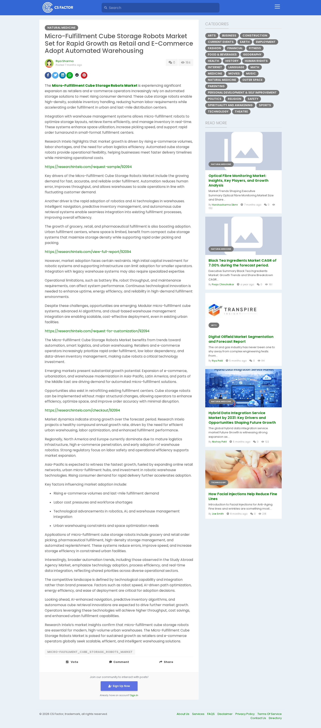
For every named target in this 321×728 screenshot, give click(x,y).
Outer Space (252, 80)
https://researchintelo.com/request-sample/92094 (88, 166)
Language (236, 67)
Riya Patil (217, 360)
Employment (266, 42)
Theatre (241, 111)
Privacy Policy (245, 714)
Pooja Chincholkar (223, 284)
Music (251, 73)
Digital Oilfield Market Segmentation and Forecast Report (241, 339)
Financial (235, 48)
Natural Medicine (61, 28)
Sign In (134, 695)
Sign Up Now (121, 686)
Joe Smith (218, 513)
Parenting (216, 86)
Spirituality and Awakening (230, 105)
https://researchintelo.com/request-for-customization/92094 (97, 331)
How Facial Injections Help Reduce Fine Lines (243, 496)
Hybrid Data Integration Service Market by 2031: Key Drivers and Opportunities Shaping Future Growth (242, 418)
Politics (214, 99)
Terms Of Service (269, 714)
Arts (212, 35)
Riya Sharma (65, 61)
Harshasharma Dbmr (225, 204)
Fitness (255, 48)
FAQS (211, 714)
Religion (234, 99)
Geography (252, 54)
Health (213, 61)
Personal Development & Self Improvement (242, 92)
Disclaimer (225, 714)
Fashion (214, 48)
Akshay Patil (219, 441)
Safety (253, 99)
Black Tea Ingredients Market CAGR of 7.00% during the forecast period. (242, 263)
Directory (275, 718)
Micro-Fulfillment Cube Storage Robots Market (94, 85)
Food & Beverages (222, 54)
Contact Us (258, 718)
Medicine (215, 73)
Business (229, 35)
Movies (234, 73)
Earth (245, 42)
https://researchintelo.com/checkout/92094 (82, 410)
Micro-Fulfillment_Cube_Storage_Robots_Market (90, 652)
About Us (183, 714)
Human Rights (256, 61)
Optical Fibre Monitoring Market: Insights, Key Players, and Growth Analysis (238, 180)
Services (198, 714)
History (231, 61)
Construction (255, 35)
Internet (215, 67)
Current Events (221, 42)
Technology (218, 111)
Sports (265, 105)
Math (254, 67)
